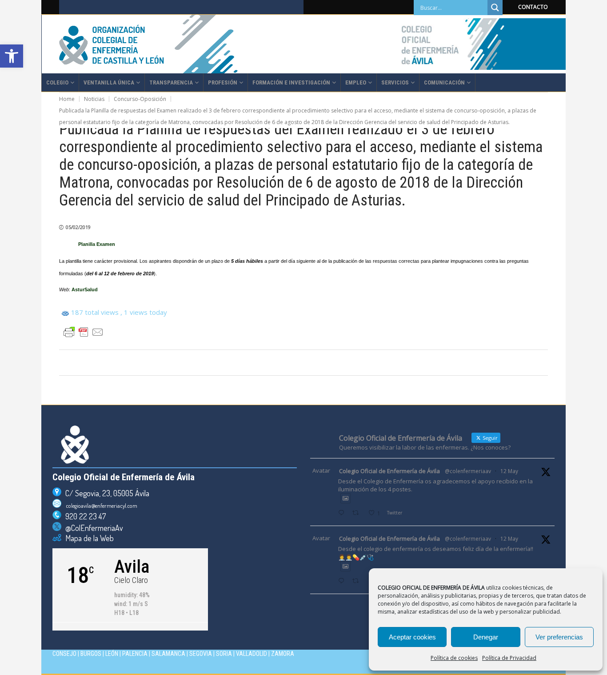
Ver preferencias (559, 637)
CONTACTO (533, 7)
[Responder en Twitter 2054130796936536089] (343, 581)
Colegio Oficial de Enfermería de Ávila (389, 471)
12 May (509, 471)
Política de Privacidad (509, 658)
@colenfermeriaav (468, 471)
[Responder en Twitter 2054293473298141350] (343, 513)
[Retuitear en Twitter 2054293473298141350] (358, 513)
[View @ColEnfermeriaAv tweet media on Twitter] (345, 498)
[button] (11, 56)
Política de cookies (454, 658)
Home (67, 99)
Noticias (94, 99)
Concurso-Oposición (140, 99)
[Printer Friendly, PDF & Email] (83, 332)
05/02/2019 (78, 227)
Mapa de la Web (87, 538)
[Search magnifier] (495, 7)
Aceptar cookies (412, 637)
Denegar (485, 637)
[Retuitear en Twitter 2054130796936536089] (358, 581)
